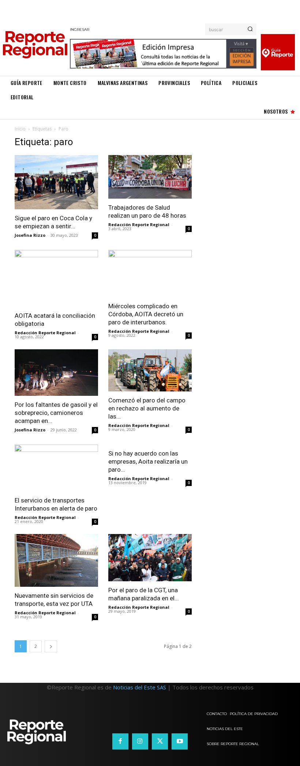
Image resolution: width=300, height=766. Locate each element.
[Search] (250, 29)
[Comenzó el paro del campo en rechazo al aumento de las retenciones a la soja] (150, 370)
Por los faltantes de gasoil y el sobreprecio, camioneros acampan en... (56, 412)
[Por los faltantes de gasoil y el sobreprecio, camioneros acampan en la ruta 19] (56, 372)
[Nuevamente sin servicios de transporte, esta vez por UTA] (56, 560)
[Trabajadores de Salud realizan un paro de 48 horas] (150, 177)
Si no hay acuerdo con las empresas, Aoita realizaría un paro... (148, 461)
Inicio (20, 129)
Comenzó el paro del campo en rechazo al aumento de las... (146, 408)
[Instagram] (140, 741)
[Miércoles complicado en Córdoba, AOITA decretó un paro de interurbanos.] (150, 273)
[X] (160, 741)
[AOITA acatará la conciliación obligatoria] (56, 278)
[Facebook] (120, 741)
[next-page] (51, 646)
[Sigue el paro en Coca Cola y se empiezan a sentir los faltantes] (56, 182)
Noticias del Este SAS (139, 687)
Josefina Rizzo (30, 235)
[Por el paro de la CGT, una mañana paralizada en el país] (150, 557)
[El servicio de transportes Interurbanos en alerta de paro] (56, 468)
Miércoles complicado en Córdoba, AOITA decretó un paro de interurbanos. (145, 314)
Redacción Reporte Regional (138, 224)
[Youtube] (180, 741)
